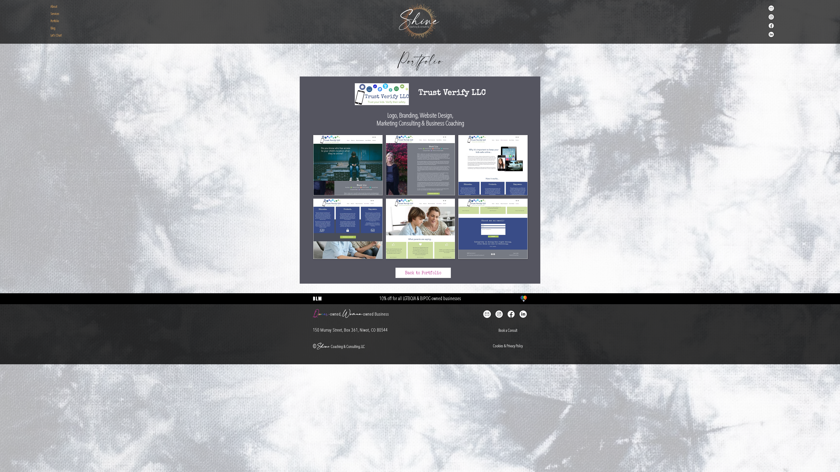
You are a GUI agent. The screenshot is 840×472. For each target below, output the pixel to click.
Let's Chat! (56, 35)
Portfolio (55, 21)
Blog (53, 28)
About (54, 7)
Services (55, 14)
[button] (348, 165)
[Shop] (771, 8)
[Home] (419, 21)
